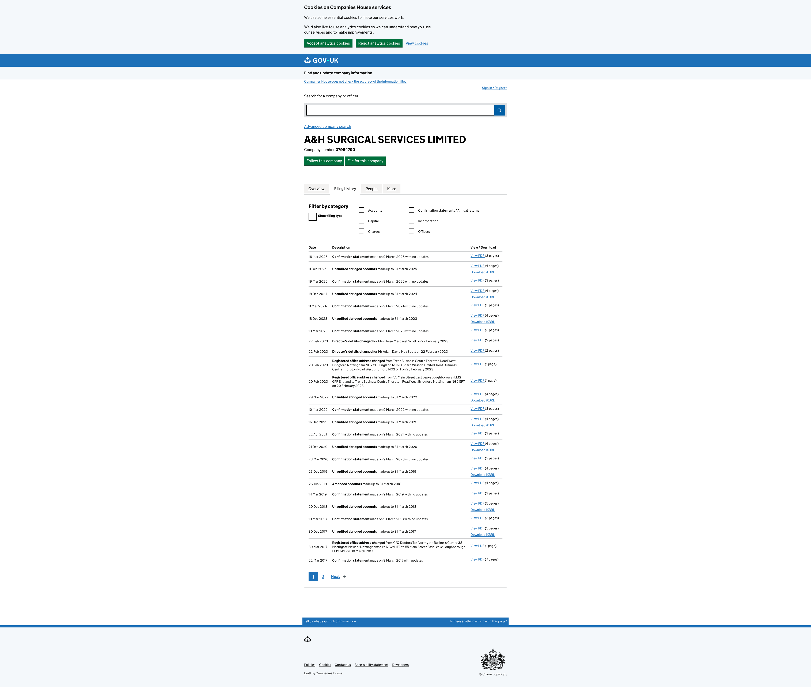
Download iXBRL (483, 272)
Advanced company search (327, 126)
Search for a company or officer (331, 96)
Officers (424, 232)
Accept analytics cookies (328, 43)
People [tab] (372, 188)
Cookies (325, 665)
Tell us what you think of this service (330, 621)
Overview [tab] (316, 188)
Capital (373, 221)
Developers (400, 665)
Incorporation (428, 221)
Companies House (329, 673)
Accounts (375, 210)
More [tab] (391, 188)
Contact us (343, 665)
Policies (309, 665)
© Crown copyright (493, 674)
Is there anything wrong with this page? (478, 621)
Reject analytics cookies (379, 43)
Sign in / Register (494, 88)
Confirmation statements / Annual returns (448, 210)
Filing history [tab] (345, 188)
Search (499, 110)
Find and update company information (338, 73)
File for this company (365, 160)
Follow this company (324, 160)
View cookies (417, 43)
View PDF (478, 256)
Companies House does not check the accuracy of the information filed (355, 81)
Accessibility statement (371, 665)
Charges (374, 232)
